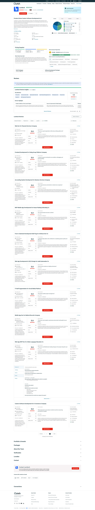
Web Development (68, 24)
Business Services (59, 3)
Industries (69, 18)
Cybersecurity (74, 64)
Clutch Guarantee (69, 499)
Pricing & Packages (66, 3)
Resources (73, 3)
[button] (18, 121)
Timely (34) (17, 94)
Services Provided (17, 120)
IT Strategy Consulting (68, 29)
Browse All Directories (52, 495)
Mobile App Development (69, 26)
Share (79, 152)
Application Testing (53, 64)
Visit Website (23, 13)
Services (54, 18)
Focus (62, 18)
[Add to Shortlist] (36, 13)
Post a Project (78, 3)
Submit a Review (76, 116)
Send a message (75, 468)
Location (37, 120)
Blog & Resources (51, 501)
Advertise (67, 501)
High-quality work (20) (34, 94)
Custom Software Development (70, 23)
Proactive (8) (62, 94)
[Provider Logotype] (16, 9)
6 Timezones (17, 41)
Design (53, 3)
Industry (32, 120)
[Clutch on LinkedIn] (23, 503)
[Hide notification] (79, 83)
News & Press (33, 499)
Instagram (36, 477)
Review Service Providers (52, 497)
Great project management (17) (45, 94)
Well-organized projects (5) (25, 97)
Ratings (16, 378)
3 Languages (36, 39)
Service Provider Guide (69, 503)
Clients (77, 18)
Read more (16, 28)
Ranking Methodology (35, 501)
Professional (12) (55, 94)
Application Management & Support (64, 64)
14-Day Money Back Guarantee (53, 499)
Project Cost (26, 120)
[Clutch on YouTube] (21, 503)
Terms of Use (41, 508)
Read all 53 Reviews (47, 111)
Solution (16, 372)
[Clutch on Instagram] (19, 503)
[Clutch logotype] (17, 4)
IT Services (44, 3)
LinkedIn (17, 477)
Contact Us (16, 501)
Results (16, 375)
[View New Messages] (70, 1)
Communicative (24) (24, 94)
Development (39, 3)
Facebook (24, 477)
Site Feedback (16, 498)
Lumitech (22, 7)
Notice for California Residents (33, 508)
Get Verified (68, 497)
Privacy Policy (16, 508)
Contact (31, 13)
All (50, 59)
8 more (52, 66)
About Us (32, 495)
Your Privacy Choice (22, 508)
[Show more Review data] (47, 147)
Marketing (49, 3)
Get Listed (67, 495)
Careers (32, 497)
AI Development (67, 27)
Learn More (66, 12)
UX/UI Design (67, 30)
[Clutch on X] (17, 503)
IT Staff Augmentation (71, 61)
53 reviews (25, 9)
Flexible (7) (17, 97)
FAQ (32, 503)
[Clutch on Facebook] (14, 503)
